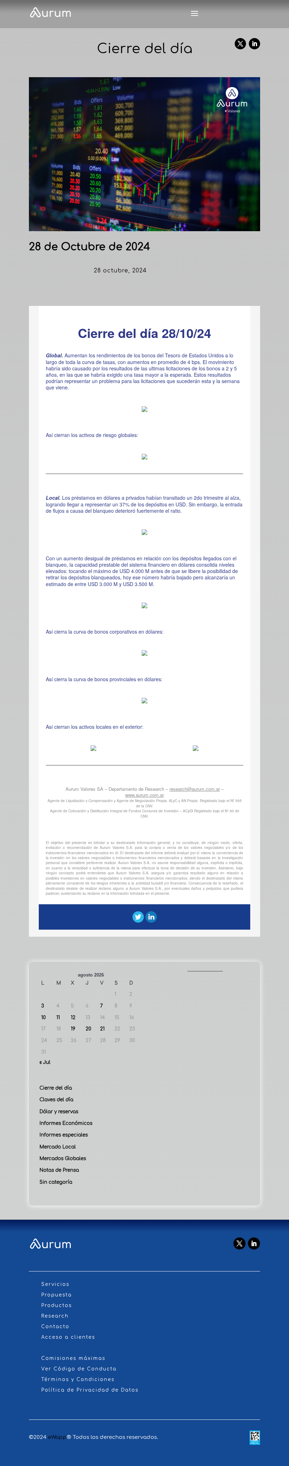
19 (73, 1028)
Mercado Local (57, 1147)
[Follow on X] (240, 43)
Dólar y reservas (58, 1111)
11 (58, 1017)
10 (43, 1017)
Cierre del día (55, 1088)
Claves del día (56, 1099)
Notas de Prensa (59, 1170)
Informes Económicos (65, 1123)
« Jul (44, 1062)
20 (88, 1028)
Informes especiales (63, 1135)
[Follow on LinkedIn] (254, 43)
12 (73, 1017)
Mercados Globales (62, 1158)
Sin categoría (55, 1182)
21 (102, 1028)
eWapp (57, 1437)
